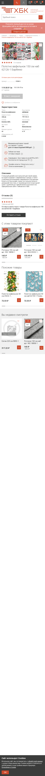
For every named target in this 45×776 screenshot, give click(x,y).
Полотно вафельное (8, 112)
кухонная (25, 122)
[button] (22, 57)
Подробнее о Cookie (9, 767)
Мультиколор (26, 126)
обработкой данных (35, 761)
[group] (11, 243)
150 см (4, 117)
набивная (25, 112)
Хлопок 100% (6, 122)
